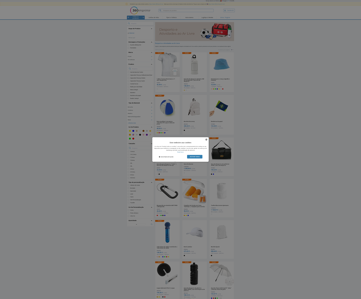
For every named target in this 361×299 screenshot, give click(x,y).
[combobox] (206, 140)
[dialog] (180, 149)
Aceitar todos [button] (195, 156)
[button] (166, 156)
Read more (180, 152)
